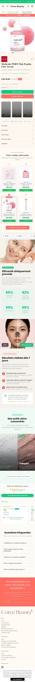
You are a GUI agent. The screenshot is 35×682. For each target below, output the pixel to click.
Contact (3, 659)
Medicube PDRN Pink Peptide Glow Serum (27, 12)
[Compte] (28, 6)
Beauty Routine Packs (7, 628)
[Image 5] (19, 52)
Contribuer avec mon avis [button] (17, 495)
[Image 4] (18, 52)
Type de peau (5, 623)
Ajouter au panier (17, 92)
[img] (6, 506)
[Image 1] (13, 52)
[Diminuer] (9, 87)
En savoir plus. (27, 676)
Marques (3, 626)
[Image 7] (22, 52)
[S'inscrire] (30, 601)
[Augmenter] (16, 87)
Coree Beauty (17, 6)
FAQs (2, 653)
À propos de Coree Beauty (8, 647)
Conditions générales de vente (9, 643)
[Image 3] (16, 52)
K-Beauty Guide (5, 632)
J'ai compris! (17, 679)
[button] (32, 6)
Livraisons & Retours (6, 655)
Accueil (3, 12)
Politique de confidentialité (8, 641)
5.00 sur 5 (22, 489)
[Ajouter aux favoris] (32, 59)
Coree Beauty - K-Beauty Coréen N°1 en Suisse (13, 12)
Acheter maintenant (17, 96)
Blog (2, 639)
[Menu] (3, 6)
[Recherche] (7, 6)
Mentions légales (6, 645)
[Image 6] (21, 52)
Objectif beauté (5, 625)
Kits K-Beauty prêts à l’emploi (9, 630)
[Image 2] (14, 52)
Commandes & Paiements (8, 657)
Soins (2, 621)
